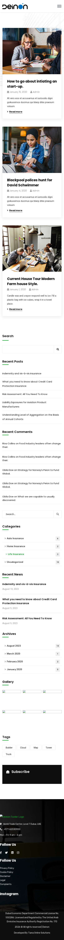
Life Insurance (33, 554)
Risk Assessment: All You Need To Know (24, 394)
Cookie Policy (6, 872)
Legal (2, 880)
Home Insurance (32, 546)
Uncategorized (33, 562)
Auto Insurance (32, 538)
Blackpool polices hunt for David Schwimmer (29, 183)
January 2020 (32, 669)
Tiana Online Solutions (39, 933)
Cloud (23, 747)
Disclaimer (5, 876)
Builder (9, 747)
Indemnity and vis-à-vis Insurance (21, 373)
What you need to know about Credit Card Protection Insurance (27, 384)
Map (36, 747)
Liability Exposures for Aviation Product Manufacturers (24, 404)
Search (8, 336)
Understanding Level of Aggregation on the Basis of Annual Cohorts (30, 417)
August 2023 (33, 645)
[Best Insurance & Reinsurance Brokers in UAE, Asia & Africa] (15, 6)
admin (36, 91)
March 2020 (32, 653)
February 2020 (32, 661)
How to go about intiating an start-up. (32, 84)
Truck (8, 754)
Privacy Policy (7, 868)
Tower (49, 747)
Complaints (5, 884)
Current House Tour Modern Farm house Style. (31, 281)
